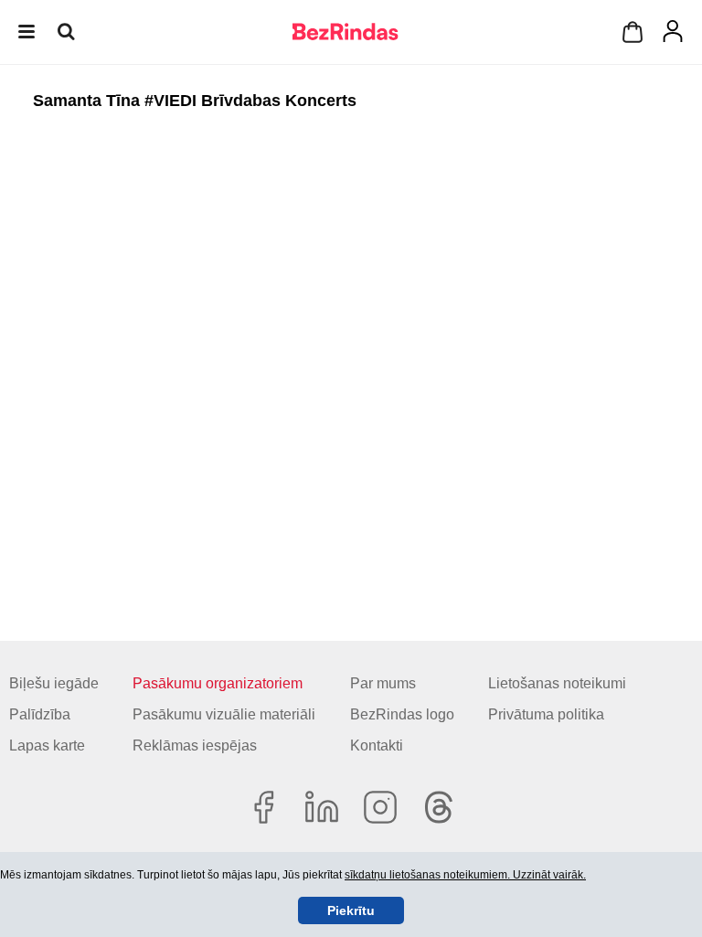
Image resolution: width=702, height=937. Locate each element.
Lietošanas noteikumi (557, 683)
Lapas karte (47, 745)
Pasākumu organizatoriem (218, 683)
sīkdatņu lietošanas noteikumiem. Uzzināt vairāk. (465, 874)
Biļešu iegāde (54, 683)
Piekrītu (351, 910)
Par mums (383, 683)
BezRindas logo (402, 714)
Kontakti (376, 745)
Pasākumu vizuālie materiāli (224, 714)
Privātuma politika (546, 714)
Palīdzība (39, 714)
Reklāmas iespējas (195, 745)
